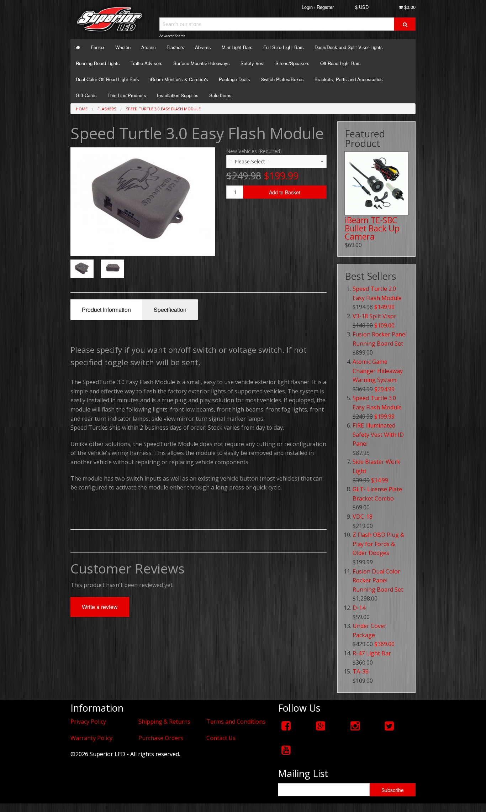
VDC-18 (363, 516)
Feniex (98, 47)
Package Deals (234, 79)
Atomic (148, 47)
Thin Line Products (126, 95)
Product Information (106, 309)
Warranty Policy (91, 738)
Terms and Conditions (235, 721)
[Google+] (320, 725)
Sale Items (220, 95)
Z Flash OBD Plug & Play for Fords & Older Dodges (378, 544)
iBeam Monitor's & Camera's (179, 79)
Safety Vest (253, 63)
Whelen (123, 47)
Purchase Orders (160, 738)
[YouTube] (286, 750)
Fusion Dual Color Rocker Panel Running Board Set (378, 580)
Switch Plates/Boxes (282, 79)
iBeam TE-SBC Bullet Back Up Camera (372, 228)
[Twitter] (389, 725)
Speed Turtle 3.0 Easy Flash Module (163, 108)
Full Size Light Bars (283, 47)
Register (325, 7)
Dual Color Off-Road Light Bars (107, 79)
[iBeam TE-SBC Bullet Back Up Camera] (376, 183)
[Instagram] (355, 725)
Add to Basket (284, 192)
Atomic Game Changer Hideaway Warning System (378, 371)
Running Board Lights (98, 63)
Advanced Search (172, 35)
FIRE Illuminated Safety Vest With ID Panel (378, 434)
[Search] (405, 24)
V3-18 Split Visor (374, 316)
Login (307, 7)
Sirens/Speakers (292, 63)
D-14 (359, 608)
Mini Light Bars (237, 47)
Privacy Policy (88, 721)
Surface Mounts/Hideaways (201, 63)
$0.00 (409, 7)
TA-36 (361, 671)
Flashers (175, 47)
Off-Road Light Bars (340, 63)
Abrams (203, 47)
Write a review (100, 607)
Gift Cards (86, 95)
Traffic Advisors (147, 63)
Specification (170, 309)
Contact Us (221, 738)
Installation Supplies (178, 95)
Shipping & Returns (164, 721)
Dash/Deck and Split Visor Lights (349, 47)
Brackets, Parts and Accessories (349, 79)
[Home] (77, 47)
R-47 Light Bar (372, 653)
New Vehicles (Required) (254, 151)
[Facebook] (286, 725)
